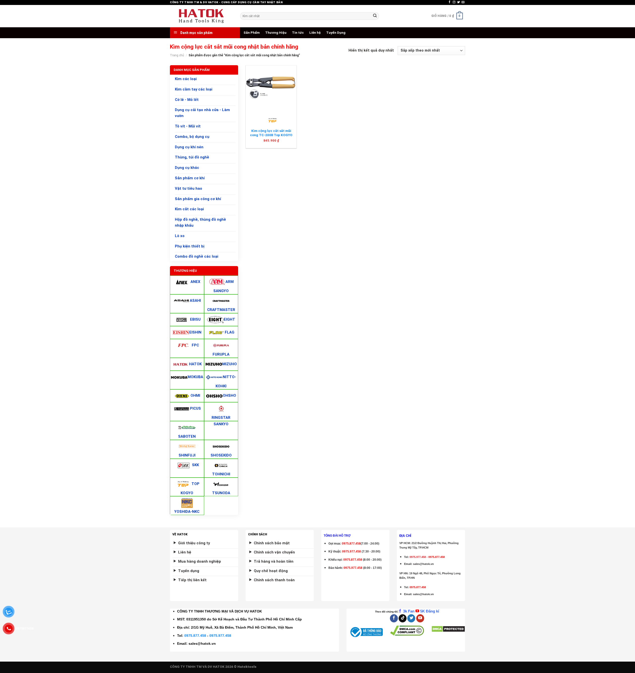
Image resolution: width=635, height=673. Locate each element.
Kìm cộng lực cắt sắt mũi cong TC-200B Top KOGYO (271, 133)
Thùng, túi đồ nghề (192, 157)
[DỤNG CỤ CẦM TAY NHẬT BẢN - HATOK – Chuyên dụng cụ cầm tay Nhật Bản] (201, 16)
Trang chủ (177, 55)
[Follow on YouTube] (420, 618)
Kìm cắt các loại (189, 209)
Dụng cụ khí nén (189, 147)
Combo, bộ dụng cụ (192, 136)
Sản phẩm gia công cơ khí (198, 199)
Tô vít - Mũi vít (188, 126)
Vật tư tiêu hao (188, 188)
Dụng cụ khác (187, 167)
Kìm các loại (186, 79)
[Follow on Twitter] (458, 2)
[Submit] (375, 16)
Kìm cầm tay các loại (193, 89)
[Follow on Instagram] (454, 2)
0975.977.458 (351, 551)
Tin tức (298, 32)
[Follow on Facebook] (449, 2)
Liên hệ (315, 32)
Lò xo (180, 236)
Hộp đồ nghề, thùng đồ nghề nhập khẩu (200, 222)
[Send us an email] (463, 2)
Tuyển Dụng (336, 32)
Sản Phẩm (252, 32)
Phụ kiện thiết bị (189, 246)
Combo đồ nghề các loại (196, 256)
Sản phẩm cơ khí (190, 178)
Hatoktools (246, 667)
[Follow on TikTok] (403, 618)
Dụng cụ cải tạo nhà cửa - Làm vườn (202, 113)
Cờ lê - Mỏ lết (187, 99)
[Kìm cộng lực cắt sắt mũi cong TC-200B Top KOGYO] (271, 87)
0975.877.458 (195, 636)
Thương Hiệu (275, 32)
